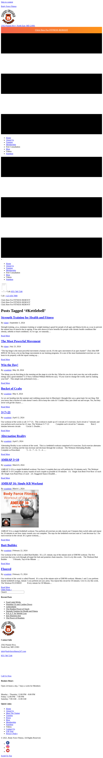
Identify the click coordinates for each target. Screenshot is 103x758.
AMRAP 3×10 (10, 459)
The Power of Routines (15, 618)
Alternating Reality (13, 436)
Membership (11, 722)
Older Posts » (6, 589)
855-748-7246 (16, 291)
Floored (6, 569)
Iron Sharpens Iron (13, 616)
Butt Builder (9, 545)
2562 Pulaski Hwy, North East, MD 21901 (18, 26)
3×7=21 (6, 412)
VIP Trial (9, 731)
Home (8, 709)
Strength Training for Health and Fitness (27, 317)
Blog (8, 720)
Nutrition (9, 724)
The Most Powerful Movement (20, 341)
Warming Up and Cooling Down (19, 604)
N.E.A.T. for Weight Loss (16, 613)
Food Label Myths (13, 602)
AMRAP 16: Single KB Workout (22, 483)
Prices (8, 718)
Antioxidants (11, 607)
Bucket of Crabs (11, 388)
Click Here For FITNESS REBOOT (51, 30)
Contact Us (10, 729)
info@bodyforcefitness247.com (13, 651)
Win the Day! (9, 365)
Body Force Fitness (8, 6)
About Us (10, 711)
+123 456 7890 (11, 296)
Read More (5, 336)
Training (9, 715)
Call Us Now (6, 676)
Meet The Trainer (13, 713)
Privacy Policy (12, 734)
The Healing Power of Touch (17, 609)
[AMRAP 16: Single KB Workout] (20, 527)
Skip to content (7, 2)
